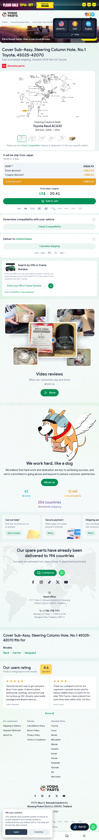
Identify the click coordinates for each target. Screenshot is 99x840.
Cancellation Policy (36, 726)
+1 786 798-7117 (51, 610)
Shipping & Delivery (12, 726)
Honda (54, 758)
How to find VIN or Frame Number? (19, 292)
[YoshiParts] (49, 788)
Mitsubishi (56, 740)
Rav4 (6, 652)
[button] (21, 138)
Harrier (17, 652)
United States (24, 239)
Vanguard (30, 652)
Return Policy (33, 730)
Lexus (54, 730)
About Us (7, 735)
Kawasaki (55, 763)
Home (4, 22)
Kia (52, 772)
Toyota (54, 726)
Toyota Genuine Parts (19, 22)
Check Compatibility (30, 145)
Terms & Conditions (36, 740)
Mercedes (56, 777)
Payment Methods (12, 730)
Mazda (54, 744)
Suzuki (54, 753)
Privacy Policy (33, 735)
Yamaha (54, 749)
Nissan (54, 735)
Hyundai (55, 767)
